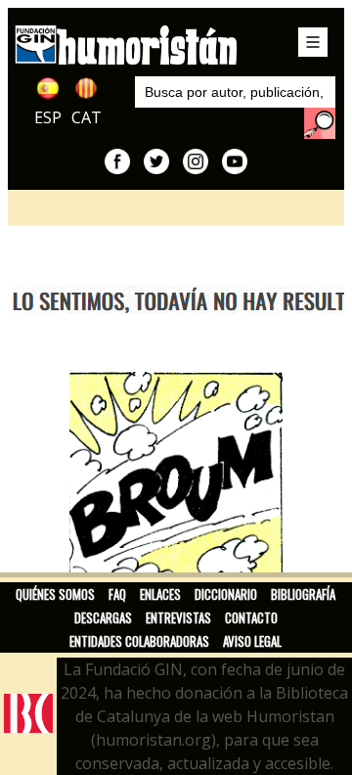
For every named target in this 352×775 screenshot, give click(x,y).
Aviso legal (252, 641)
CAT (86, 117)
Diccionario (226, 594)
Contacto (251, 617)
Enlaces (160, 594)
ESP (48, 117)
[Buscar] (319, 123)
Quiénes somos (55, 594)
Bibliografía (303, 594)
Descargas (103, 617)
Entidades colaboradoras (139, 641)
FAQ (117, 594)
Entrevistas (178, 617)
